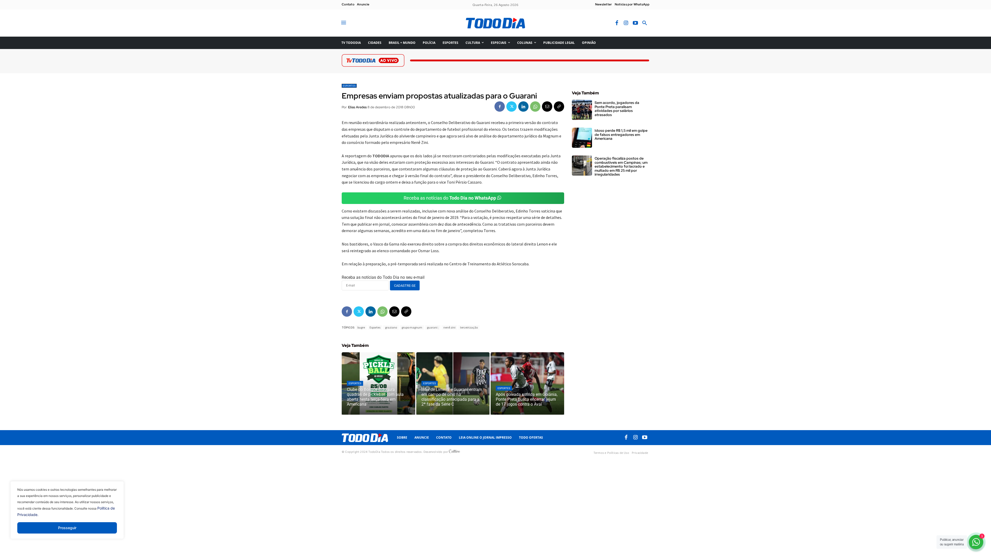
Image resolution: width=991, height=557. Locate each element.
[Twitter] (511, 106)
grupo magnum (412, 327)
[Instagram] (626, 23)
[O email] (547, 106)
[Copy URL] (559, 106)
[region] (67, 514)
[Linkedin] (523, 106)
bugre (361, 327)
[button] (644, 23)
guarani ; (433, 327)
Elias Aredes (357, 107)
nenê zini (449, 327)
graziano (391, 327)
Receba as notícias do (450, 198)
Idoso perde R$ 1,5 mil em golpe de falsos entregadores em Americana (621, 134)
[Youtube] (635, 23)
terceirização (469, 327)
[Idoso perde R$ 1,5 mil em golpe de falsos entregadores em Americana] (582, 138)
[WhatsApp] (535, 106)
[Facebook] (616, 23)
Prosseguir (67, 528)
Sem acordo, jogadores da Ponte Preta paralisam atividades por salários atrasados (617, 108)
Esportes (349, 85)
